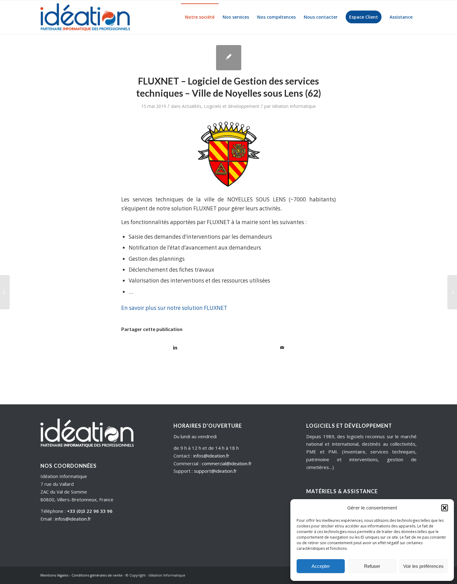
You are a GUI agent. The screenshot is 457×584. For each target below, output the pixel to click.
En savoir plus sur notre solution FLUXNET (174, 307)
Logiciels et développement (231, 106)
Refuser (372, 566)
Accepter (321, 566)
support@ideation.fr (215, 471)
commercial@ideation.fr (227, 463)
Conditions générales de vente (97, 575)
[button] (444, 508)
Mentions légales (54, 575)
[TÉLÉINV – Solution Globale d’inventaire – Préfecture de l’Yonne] (452, 292)
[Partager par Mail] (282, 347)
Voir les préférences (423, 566)
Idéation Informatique (294, 106)
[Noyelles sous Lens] (228, 57)
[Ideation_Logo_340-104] (85, 17)
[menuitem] (200, 17)
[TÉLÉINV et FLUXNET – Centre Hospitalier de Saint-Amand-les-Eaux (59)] (5, 292)
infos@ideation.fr (73, 519)
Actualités (191, 106)
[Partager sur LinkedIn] (175, 347)
